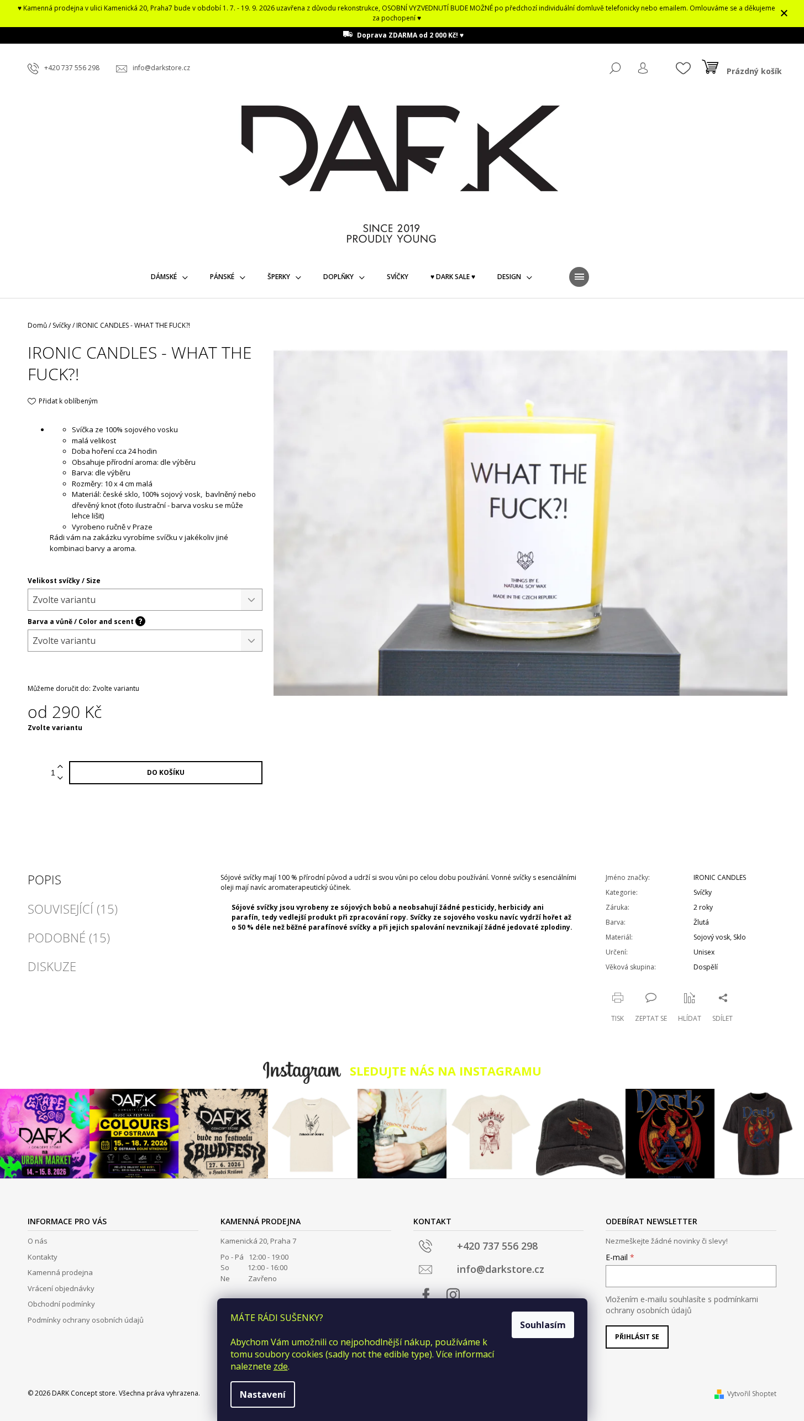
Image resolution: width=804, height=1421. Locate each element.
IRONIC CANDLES (719, 877)
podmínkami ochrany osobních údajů (682, 1304)
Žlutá (701, 922)
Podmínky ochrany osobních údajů (86, 1320)
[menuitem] (169, 277)
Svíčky (702, 892)
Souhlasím (543, 1325)
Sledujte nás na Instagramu (446, 1071)
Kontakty (42, 1257)
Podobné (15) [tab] (69, 937)
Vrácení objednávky (61, 1288)
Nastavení (263, 1394)
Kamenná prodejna (60, 1272)
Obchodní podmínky (61, 1304)
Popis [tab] (44, 879)
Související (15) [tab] (73, 908)
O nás (38, 1241)
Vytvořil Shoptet (751, 1393)
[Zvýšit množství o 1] (60, 767)
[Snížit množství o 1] (60, 778)
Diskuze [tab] (52, 966)
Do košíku (166, 772)
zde (281, 1366)
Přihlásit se (637, 1336)
